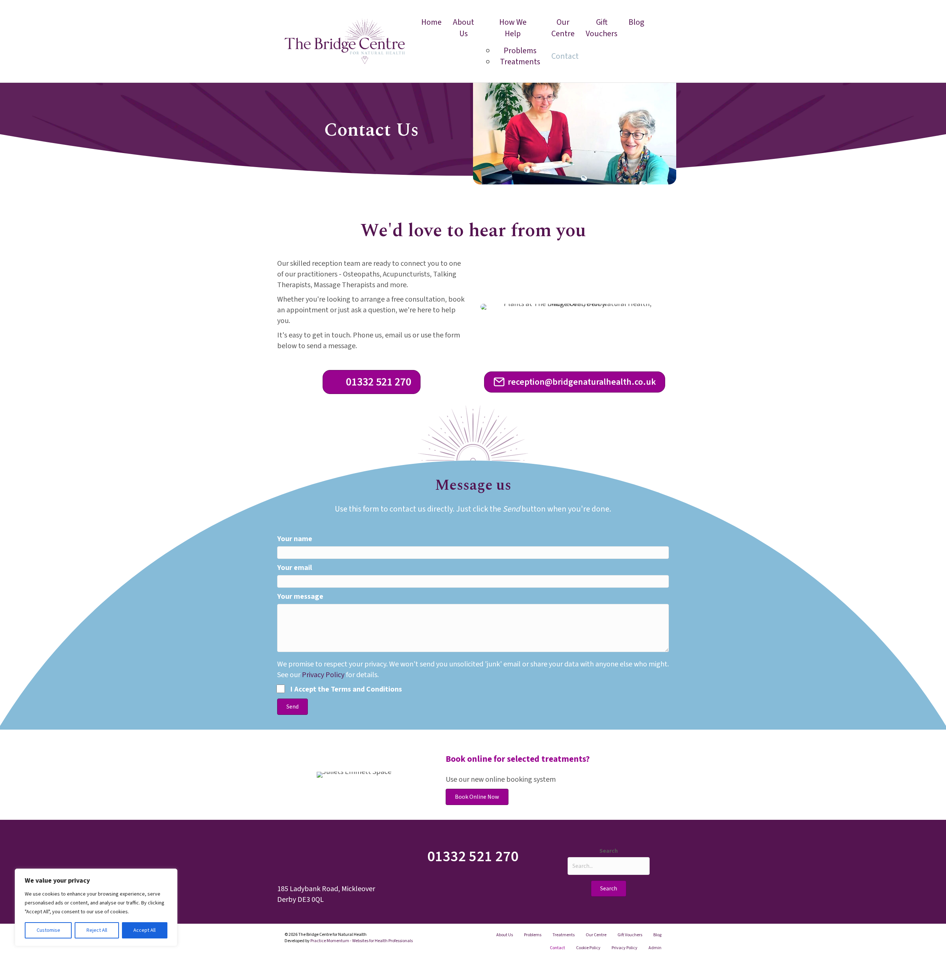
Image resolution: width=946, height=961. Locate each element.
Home (431, 22)
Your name (294, 539)
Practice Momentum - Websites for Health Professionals (361, 941)
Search (608, 851)
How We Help (513, 28)
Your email (294, 568)
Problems (532, 935)
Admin (655, 948)
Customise (48, 930)
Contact (565, 56)
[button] (292, 707)
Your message (300, 596)
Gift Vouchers (601, 28)
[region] (96, 907)
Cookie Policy (588, 948)
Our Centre (563, 28)
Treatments (520, 62)
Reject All (96, 930)
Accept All (144, 930)
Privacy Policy (323, 675)
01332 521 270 (472, 856)
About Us (463, 28)
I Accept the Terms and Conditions (346, 689)
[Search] (655, 41)
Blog (636, 22)
